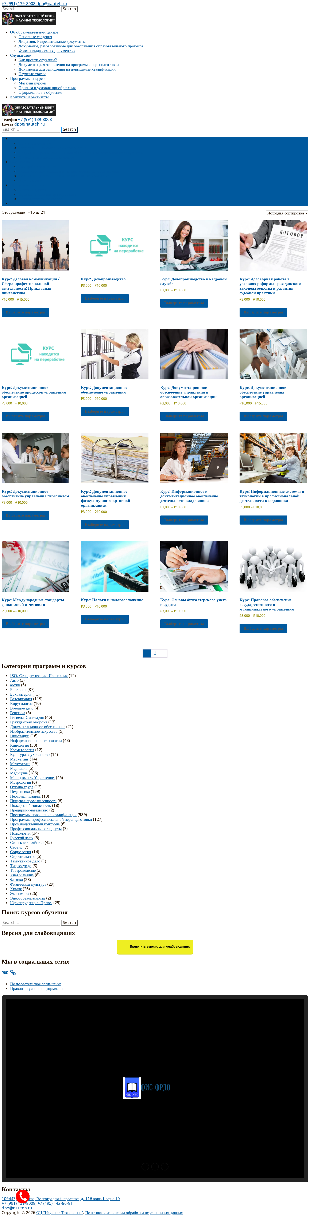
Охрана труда (21, 787)
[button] (145, 1166)
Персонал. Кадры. (25, 796)
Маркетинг (19, 759)
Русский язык (21, 838)
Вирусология (21, 703)
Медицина (19, 773)
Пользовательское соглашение (35, 984)
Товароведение (23, 870)
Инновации (19, 736)
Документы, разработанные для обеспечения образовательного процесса (81, 46)
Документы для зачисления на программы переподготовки (69, 64)
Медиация (18, 768)
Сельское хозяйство (27, 842)
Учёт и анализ (22, 875)
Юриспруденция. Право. (31, 903)
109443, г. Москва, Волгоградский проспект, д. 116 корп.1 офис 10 (61, 1199)
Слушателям (20, 55)
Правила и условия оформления (37, 988)
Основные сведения (35, 37)
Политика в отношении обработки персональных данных (134, 1213)
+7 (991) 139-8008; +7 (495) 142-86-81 (37, 1203)
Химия (16, 889)
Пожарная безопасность (30, 805)
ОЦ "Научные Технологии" (59, 1213)
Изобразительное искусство (34, 731)
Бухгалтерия (20, 694)
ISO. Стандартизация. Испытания (39, 676)
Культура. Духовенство (30, 754)
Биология (18, 689)
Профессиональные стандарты (36, 828)
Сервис (16, 847)
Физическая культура (28, 884)
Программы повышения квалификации (43, 815)
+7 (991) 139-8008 (18, 4)
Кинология (19, 745)
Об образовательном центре (34, 32)
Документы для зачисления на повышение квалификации (67, 69)
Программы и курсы (27, 78)
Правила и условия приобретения (47, 88)
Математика (20, 764)
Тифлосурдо (20, 866)
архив (15, 685)
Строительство (22, 856)
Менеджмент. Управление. (32, 778)
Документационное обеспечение (37, 727)
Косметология (22, 750)
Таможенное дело (25, 861)
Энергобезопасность (27, 898)
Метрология (20, 782)
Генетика (17, 713)
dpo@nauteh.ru (51, 4)
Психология (20, 833)
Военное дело (22, 708)
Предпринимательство (29, 810)
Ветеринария (21, 699)
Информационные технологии (36, 740)
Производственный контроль (35, 824)
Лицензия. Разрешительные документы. (53, 41)
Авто (14, 680)
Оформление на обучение (40, 92)
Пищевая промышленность (33, 801)
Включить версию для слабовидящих (159, 946)
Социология (20, 852)
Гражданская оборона (28, 722)
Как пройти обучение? (38, 60)
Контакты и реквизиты (29, 97)
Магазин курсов (32, 83)
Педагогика (20, 791)
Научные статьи (32, 74)
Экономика (19, 893)
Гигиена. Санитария (27, 717)
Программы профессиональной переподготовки (51, 819)
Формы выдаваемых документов (47, 51)
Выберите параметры (25, 312)
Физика (16, 879)
